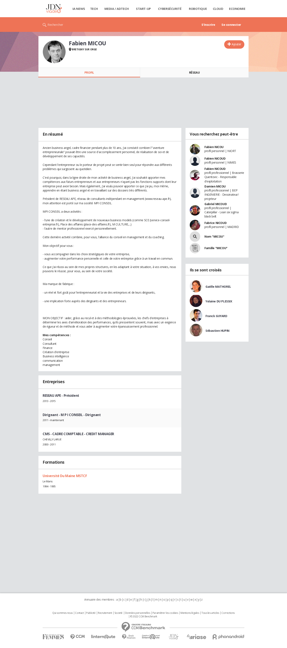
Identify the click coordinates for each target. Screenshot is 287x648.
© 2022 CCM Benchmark (143, 616)
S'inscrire (208, 24)
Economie (237, 9)
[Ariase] (196, 636)
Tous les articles (210, 613)
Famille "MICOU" (216, 248)
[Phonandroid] (228, 636)
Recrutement (105, 613)
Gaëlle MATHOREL (218, 287)
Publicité (90, 613)
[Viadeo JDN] (173, 636)
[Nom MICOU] (195, 236)
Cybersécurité (170, 9)
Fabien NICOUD (215, 158)
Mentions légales (189, 613)
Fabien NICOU (214, 147)
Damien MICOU (215, 186)
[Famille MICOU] (195, 248)
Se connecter (231, 24)
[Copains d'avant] (151, 636)
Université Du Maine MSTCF (65, 476)
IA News (78, 9)
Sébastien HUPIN (217, 331)
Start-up (143, 9)
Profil (89, 72)
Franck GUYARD (216, 316)
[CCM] (77, 636)
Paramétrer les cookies (165, 613)
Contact (79, 613)
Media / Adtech (116, 9)
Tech (94, 9)
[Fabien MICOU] (54, 51)
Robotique (198, 9)
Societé (118, 613)
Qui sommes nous (62, 613)
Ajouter (236, 44)
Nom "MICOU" (214, 236)
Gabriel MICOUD (215, 204)
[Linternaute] (103, 637)
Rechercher (55, 24)
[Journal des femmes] (53, 636)
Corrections (227, 613)
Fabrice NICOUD (215, 223)
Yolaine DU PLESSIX (218, 301)
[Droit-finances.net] (129, 636)
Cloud (218, 9)
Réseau (194, 72)
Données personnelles (137, 613)
